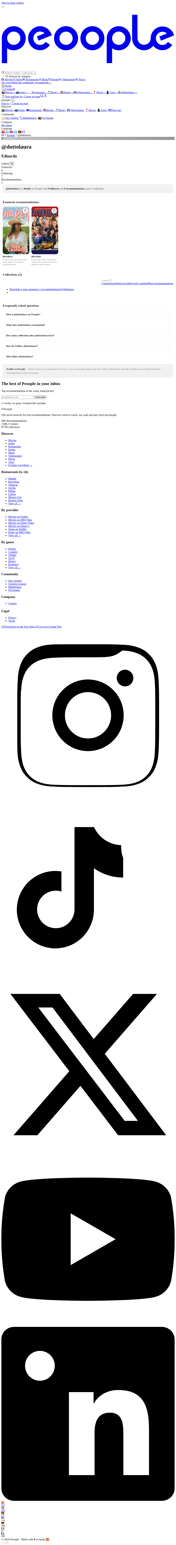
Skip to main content (12, 2)
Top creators (10, 117)
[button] (88, 169)
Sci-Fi (11, 558)
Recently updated (138, 283)
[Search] (42, 96)
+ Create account (31, 96)
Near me (115, 110)
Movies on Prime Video (21, 523)
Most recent (122, 283)
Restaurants (32, 79)
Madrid (12, 478)
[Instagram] (88, 801)
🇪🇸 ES (5, 131)
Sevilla (12, 487)
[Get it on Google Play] (48, 626)
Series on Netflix (17, 529)
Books (55, 79)
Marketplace (128, 92)
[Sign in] (45, 96)
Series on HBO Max (19, 532)
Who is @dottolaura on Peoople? (88, 314)
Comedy (13, 551)
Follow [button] (5, 163)
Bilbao (11, 491)
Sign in (18, 96)
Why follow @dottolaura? (88, 357)
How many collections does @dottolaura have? (88, 336)
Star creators (15, 580)
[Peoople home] (88, 69)
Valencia (13, 484)
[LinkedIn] (88, 1499)
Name (113, 283)
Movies (9, 79)
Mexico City (15, 497)
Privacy (12, 617)
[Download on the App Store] (18, 626)
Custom (105, 280)
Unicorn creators (17, 583)
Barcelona (13, 481)
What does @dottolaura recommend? (88, 325)
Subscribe (40, 397)
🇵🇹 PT (21, 131)
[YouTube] (88, 1325)
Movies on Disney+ (19, 526)
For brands (46, 117)
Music (45, 79)
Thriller (12, 555)
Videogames (68, 79)
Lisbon (12, 494)
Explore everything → (20, 465)
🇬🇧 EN (13, 131)
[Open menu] (2, 6)
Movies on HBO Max (20, 519)
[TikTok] (88, 975)
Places (82, 79)
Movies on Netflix (18, 516)
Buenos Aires (15, 500)
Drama (12, 548)
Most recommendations (160, 283)
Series (19, 79)
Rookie (11, 135)
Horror (12, 561)
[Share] (11, 164)
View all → (14, 503)
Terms (11, 620)
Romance (13, 564)
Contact (6, 125)
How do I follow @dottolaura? (88, 346)
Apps (112, 92)
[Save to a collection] (25, 210)
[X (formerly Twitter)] (88, 1150)
